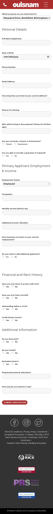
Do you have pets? (10, 340)
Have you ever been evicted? (15, 296)
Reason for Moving (10, 110)
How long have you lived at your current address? (24, 96)
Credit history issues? (12, 318)
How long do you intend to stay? (16, 387)
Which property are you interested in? (19, 14)
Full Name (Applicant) (11, 39)
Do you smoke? (10, 351)
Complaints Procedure (14, 434)
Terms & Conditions (13, 432)
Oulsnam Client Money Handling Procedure (26, 443)
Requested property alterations (16, 372)
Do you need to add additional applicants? (21, 255)
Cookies (29, 434)
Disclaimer (42, 432)
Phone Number (9, 67)
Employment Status (11, 180)
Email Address (8, 82)
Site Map (39, 434)
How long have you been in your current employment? (20, 238)
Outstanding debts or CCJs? (15, 307)
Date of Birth (8, 53)
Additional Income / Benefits (15, 223)
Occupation (7, 194)
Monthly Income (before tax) (15, 209)
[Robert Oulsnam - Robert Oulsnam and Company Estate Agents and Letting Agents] (26, 4)
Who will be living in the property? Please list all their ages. (26, 125)
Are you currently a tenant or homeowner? (21, 142)
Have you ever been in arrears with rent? (20, 285)
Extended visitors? (10, 362)
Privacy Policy (30, 432)
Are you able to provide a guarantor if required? (24, 154)
